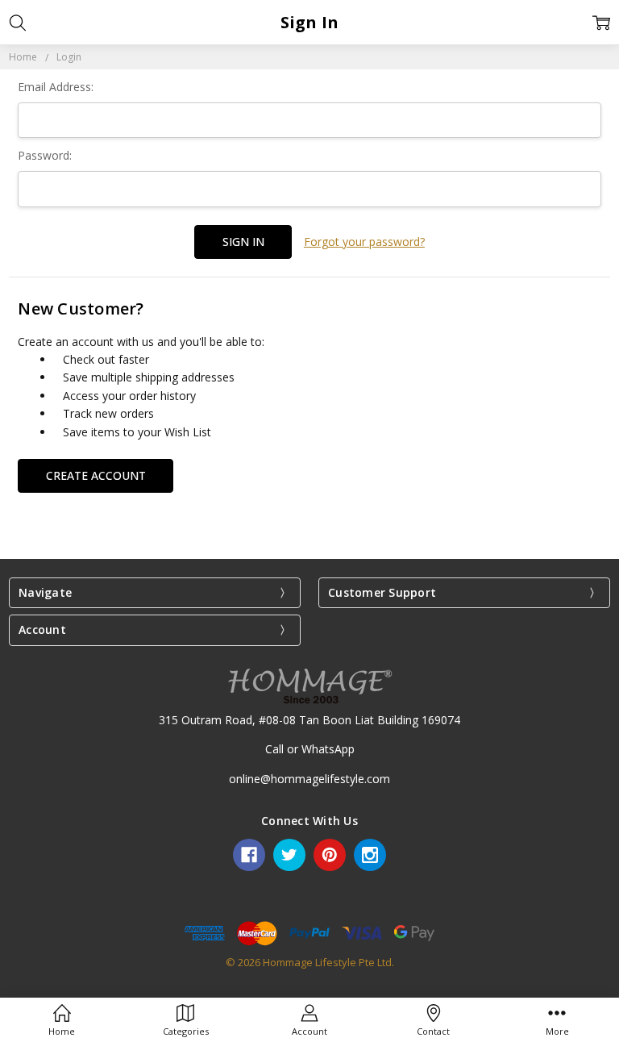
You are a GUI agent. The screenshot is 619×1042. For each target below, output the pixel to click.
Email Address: (55, 86)
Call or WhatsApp (310, 748)
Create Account (96, 475)
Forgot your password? (364, 241)
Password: (45, 155)
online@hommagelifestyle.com (309, 778)
